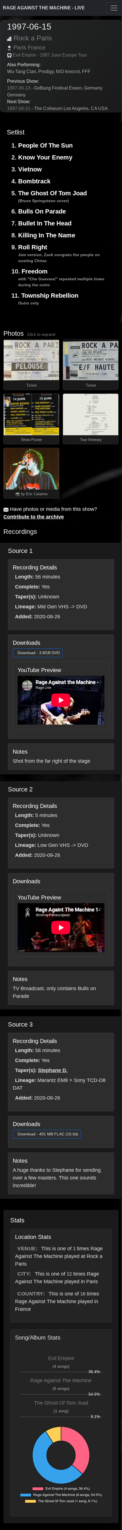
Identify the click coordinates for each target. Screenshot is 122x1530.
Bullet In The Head (44, 223)
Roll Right (32, 247)
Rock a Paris (33, 38)
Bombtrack (34, 181)
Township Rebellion (49, 295)
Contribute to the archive (33, 517)
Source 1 (20, 550)
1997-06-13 (18, 88)
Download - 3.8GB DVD (39, 652)
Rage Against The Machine (61, 1380)
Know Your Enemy (45, 157)
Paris (19, 47)
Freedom (35, 271)
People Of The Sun (45, 145)
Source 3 (20, 1024)
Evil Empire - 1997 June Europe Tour (50, 55)
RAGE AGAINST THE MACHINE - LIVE (44, 7)
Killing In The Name (46, 235)
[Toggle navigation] (114, 8)
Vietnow (30, 169)
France (36, 47)
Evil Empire (61, 1358)
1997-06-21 (18, 108)
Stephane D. (53, 1070)
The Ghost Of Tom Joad (52, 193)
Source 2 (20, 789)
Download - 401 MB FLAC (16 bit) (48, 1134)
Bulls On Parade (42, 211)
